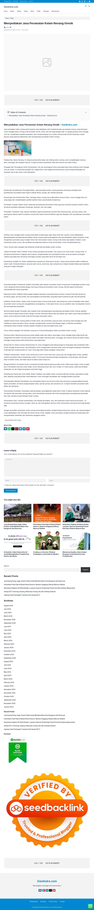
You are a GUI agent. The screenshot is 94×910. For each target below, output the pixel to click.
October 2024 (9, 654)
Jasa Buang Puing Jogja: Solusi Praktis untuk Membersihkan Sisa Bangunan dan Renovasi (16, 526)
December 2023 (9, 689)
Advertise (15, 1)
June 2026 (7, 612)
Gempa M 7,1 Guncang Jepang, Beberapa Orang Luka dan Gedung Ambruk (30, 591)
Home (5, 11)
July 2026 (7, 609)
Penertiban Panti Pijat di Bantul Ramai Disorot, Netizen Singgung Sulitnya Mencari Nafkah (47, 526)
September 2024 (10, 658)
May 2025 (7, 633)
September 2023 (10, 700)
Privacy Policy (23, 1)
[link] (79, 1)
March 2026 (8, 616)
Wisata (19, 11)
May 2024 (7, 672)
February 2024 (9, 682)
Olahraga (46, 11)
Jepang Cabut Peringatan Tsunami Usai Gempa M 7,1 (22, 595)
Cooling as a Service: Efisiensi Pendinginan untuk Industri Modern (46, 553)
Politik (38, 11)
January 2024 (8, 686)
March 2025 (8, 640)
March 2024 (8, 679)
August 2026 (8, 605)
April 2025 (7, 637)
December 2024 (9, 651)
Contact (31, 1)
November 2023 (9, 693)
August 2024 (8, 661)
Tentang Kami (7, 1)
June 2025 (7, 630)
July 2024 (7, 665)
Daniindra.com (11, 7)
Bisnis (32, 11)
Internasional (55, 11)
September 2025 (10, 623)
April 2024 (7, 675)
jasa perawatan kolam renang (13, 420)
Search (6, 566)
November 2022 (9, 703)
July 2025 (7, 626)
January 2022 (8, 707)
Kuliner (12, 11)
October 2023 (9, 696)
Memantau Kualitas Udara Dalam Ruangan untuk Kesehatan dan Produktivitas (74, 554)
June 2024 (7, 668)
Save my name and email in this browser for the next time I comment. (30, 485)
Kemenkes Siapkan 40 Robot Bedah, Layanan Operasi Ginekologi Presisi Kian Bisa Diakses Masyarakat (76, 526)
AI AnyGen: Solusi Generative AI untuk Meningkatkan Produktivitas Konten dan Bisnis (16, 554)
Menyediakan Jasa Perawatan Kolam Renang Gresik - (28, 115)
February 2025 (9, 644)
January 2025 (8, 647)
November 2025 (9, 619)
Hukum (26, 11)
